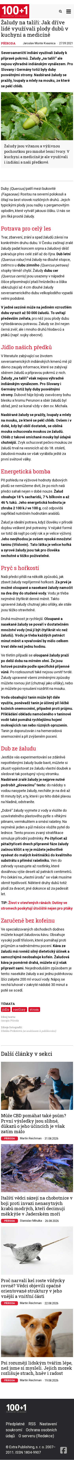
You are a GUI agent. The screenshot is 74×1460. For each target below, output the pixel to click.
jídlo (5, 1009)
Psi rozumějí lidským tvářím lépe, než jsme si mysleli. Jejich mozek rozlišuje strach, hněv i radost (36, 1368)
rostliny (19, 1009)
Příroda (9, 1138)
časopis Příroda (10, 1020)
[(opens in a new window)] (63, 1438)
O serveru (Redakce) (36, 1435)
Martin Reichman (31, 1138)
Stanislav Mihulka (31, 1220)
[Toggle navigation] (68, 11)
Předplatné (15, 1424)
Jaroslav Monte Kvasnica (39, 43)
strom (34, 1009)
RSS (32, 1424)
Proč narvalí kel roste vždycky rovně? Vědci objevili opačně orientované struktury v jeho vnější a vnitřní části (33, 1288)
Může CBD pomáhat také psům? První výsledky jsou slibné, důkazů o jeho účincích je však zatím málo (33, 1123)
